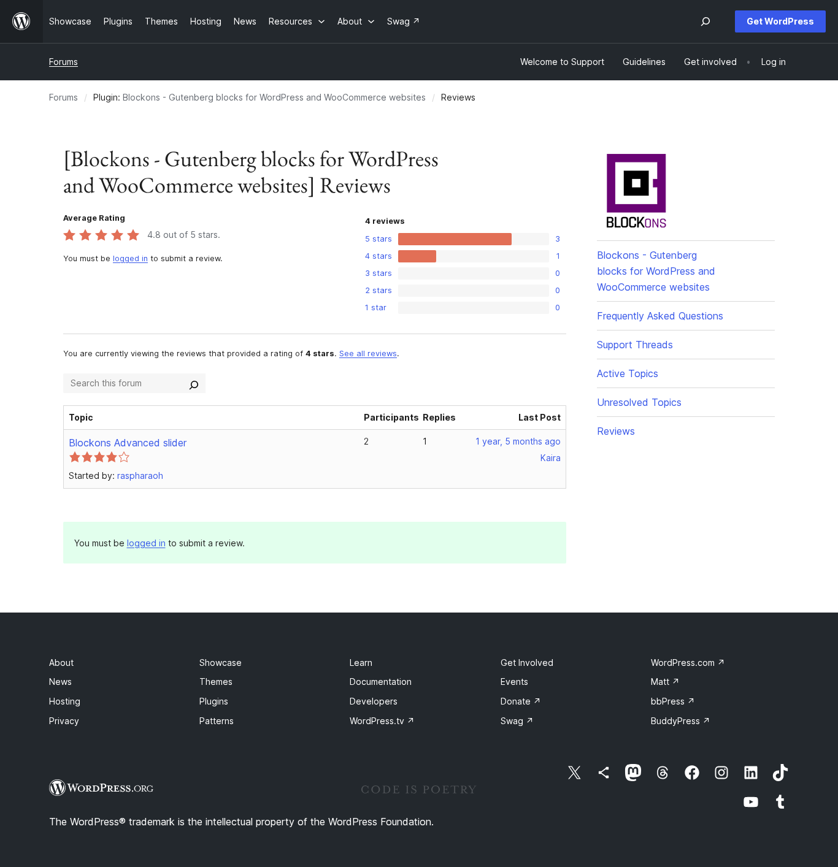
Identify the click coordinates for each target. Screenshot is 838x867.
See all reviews (368, 353)
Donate (521, 701)
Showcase (220, 662)
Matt (665, 681)
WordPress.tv (382, 721)
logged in (130, 258)
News (60, 681)
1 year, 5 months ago (518, 441)
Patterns (216, 721)
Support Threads (635, 344)
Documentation (381, 681)
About (61, 662)
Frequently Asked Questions (660, 316)
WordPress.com (688, 662)
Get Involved (527, 662)
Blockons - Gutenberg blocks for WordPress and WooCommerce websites (274, 97)
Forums (63, 61)
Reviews (616, 431)
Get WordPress (780, 21)
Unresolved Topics (639, 402)
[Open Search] (705, 21)
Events (514, 681)
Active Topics (627, 373)
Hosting (64, 701)
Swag (517, 721)
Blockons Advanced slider (127, 443)
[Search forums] (194, 383)
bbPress (673, 701)
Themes (216, 681)
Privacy (64, 721)
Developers (374, 701)
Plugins (213, 701)
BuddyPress (680, 721)
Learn (361, 662)
